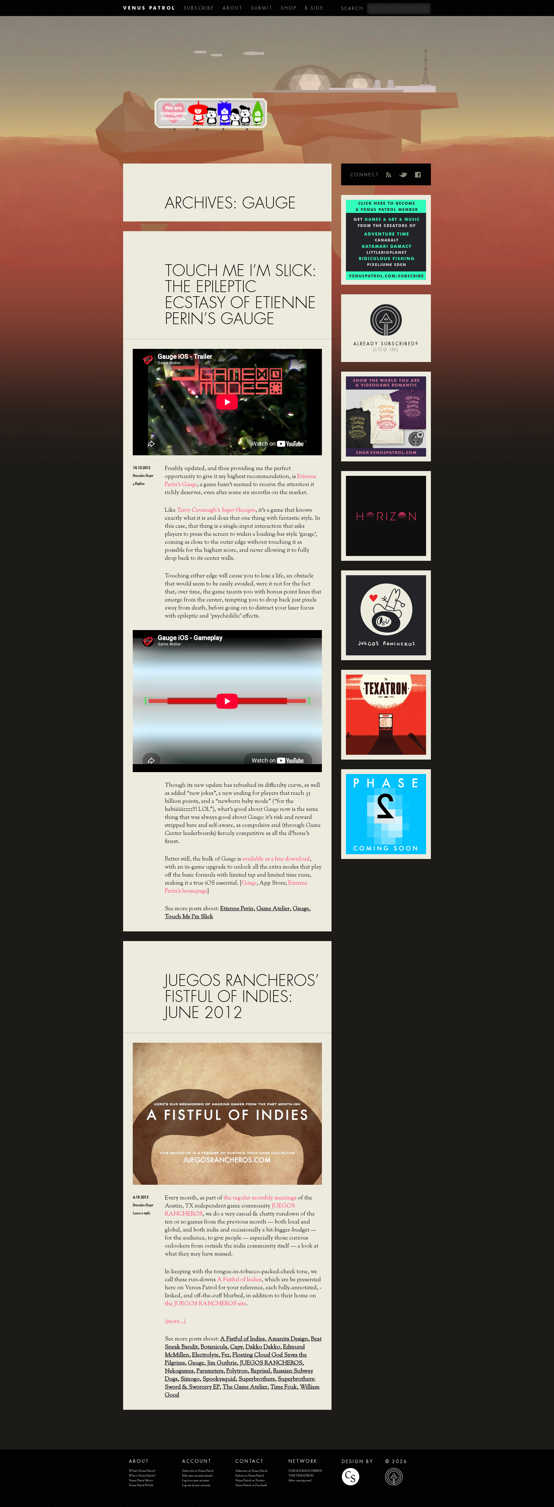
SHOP (289, 8)
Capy (236, 1347)
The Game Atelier (244, 1387)
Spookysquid (219, 1379)
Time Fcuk (283, 1387)
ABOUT (232, 8)
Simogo (190, 1379)
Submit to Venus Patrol (249, 1475)
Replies (139, 483)
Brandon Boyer (143, 475)
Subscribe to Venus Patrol (198, 1471)
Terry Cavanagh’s (216, 510)
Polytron (237, 1371)
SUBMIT (262, 8)
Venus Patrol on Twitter (250, 1480)
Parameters (210, 1371)
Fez (226, 1355)
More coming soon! (300, 1480)
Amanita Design (288, 1339)
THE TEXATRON (301, 1475)
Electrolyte (205, 1355)
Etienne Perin (237, 909)
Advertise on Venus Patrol (251, 1471)
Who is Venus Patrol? (142, 1475)
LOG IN (386, 349)
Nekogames (179, 1371)
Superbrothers (257, 1379)
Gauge (301, 909)
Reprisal (260, 1371)
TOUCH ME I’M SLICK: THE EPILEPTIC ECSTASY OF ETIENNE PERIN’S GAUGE (240, 295)
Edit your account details (197, 1475)
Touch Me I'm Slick (189, 917)
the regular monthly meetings (260, 1198)
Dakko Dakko (263, 1347)
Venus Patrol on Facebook (251, 1485)
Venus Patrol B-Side (141, 1485)
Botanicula (214, 1347)
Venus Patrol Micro (141, 1480)
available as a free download (276, 859)
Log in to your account (195, 1480)
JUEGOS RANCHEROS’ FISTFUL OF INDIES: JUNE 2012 (242, 997)
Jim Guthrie (222, 1363)
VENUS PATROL (149, 8)
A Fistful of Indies (239, 1280)
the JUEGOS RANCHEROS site (205, 1304)
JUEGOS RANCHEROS (271, 1363)
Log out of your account (196, 1485)
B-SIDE (314, 8)
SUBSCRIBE (199, 8)
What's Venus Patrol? (142, 1471)
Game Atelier (273, 909)
